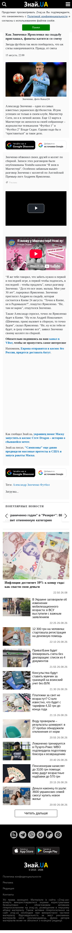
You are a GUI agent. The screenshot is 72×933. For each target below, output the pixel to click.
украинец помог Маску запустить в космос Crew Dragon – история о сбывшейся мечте (35, 438)
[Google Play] (48, 850)
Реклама (8, 882)
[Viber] (31, 834)
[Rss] (14, 834)
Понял (36, 27)
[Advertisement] (36, 393)
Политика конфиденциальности (22, 876)
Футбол (45, 484)
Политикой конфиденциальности (47, 16)
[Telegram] (22, 834)
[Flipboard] (49, 834)
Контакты (8, 894)
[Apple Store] (24, 850)
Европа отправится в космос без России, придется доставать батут (35, 350)
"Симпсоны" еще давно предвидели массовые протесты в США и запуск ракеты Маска (33, 451)
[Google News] (40, 834)
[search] (4, 4)
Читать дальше (36, 813)
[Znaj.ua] (36, 4)
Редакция (8, 888)
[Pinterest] (58, 834)
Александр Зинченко (26, 484)
